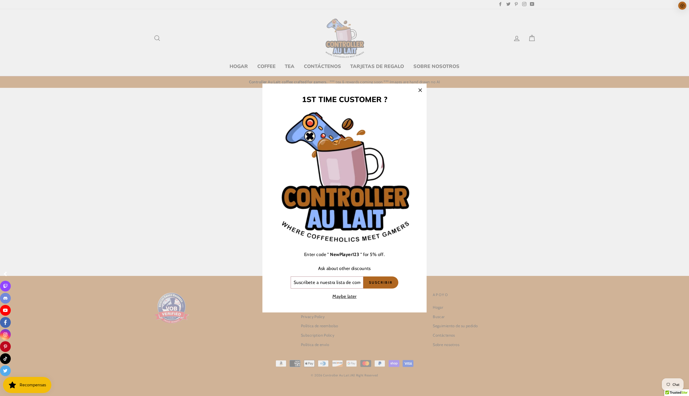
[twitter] (5, 370)
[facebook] (5, 322)
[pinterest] (5, 346)
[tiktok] (5, 358)
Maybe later (344, 296)
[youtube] (5, 310)
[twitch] (5, 286)
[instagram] (5, 334)
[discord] (5, 298)
